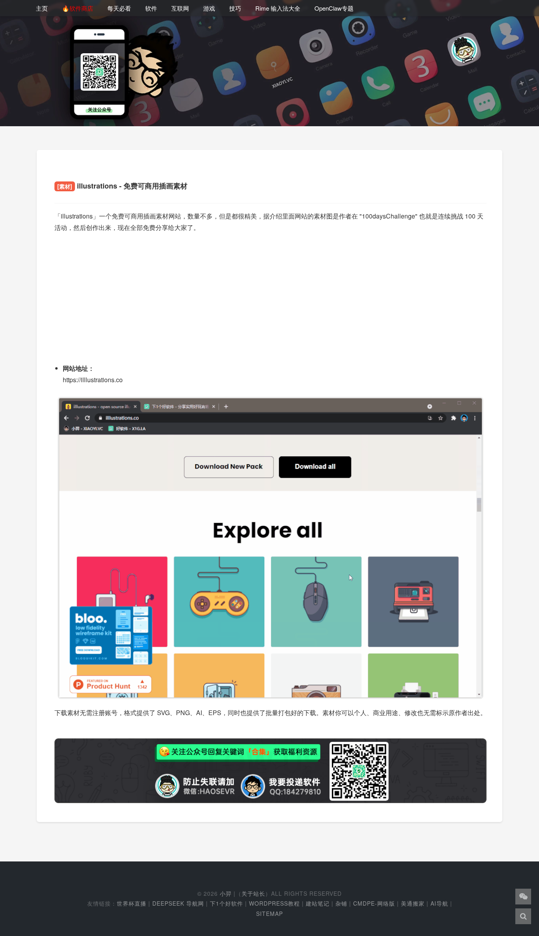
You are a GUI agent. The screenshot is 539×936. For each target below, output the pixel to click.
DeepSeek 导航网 (178, 903)
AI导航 (439, 903)
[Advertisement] (270, 295)
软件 (151, 8)
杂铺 (341, 903)
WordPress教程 (274, 903)
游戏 (209, 8)
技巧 (235, 8)
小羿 (226, 893)
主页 (42, 8)
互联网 (180, 8)
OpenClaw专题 (334, 8)
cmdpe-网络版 (374, 903)
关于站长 (253, 893)
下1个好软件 (226, 903)
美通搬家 (413, 903)
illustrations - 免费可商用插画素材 (122, 186)
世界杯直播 (131, 903)
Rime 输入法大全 (277, 8)
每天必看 (119, 8)
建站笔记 (317, 903)
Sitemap (269, 913)
